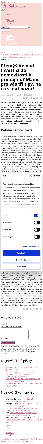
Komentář (4, 338)
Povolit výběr (21, 260)
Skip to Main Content (9, 2)
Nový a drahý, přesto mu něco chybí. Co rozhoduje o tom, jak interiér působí (20, 373)
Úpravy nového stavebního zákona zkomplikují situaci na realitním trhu (24, 419)
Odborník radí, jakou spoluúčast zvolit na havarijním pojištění (23, 404)
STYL (7, 19)
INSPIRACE (10, 21)
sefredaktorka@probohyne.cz (31, 439)
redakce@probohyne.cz (9, 439)
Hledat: (3, 27)
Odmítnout (21, 267)
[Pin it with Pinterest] (33, 98)
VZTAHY (9, 23)
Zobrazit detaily (29, 246)
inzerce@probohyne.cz (10, 441)
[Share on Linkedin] (36, 98)
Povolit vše (21, 253)
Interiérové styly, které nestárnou (18, 376)
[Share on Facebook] (23, 98)
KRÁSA (8, 16)
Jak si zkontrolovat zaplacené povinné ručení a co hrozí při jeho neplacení (21, 409)
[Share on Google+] (30, 98)
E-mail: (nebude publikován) (12, 326)
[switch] (37, 222)
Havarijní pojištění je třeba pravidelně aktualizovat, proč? (21, 400)
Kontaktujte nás (26, 441)
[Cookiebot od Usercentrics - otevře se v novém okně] (30, 175)
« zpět (3, 52)
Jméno (4, 324)
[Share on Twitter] (26, 98)
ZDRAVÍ (8, 14)
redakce (9, 95)
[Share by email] (40, 98)
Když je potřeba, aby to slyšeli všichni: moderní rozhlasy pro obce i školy (23, 380)
